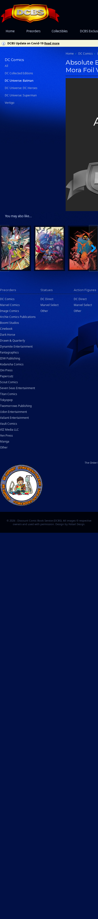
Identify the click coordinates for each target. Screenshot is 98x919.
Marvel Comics (10, 305)
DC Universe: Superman (21, 95)
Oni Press (6, 370)
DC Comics (85, 54)
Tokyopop (6, 400)
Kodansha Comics (12, 364)
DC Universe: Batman (19, 81)
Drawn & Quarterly (12, 341)
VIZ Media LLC (9, 430)
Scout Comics (9, 382)
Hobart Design (76, 524)
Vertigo (9, 103)
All (6, 66)
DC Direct (46, 299)
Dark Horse (7, 335)
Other (4, 447)
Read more (51, 43)
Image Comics (9, 311)
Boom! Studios (9, 323)
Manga (4, 441)
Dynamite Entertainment (16, 346)
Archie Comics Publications (18, 317)
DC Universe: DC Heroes (21, 88)
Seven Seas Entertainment (17, 388)
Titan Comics (8, 394)
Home (10, 31)
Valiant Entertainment (14, 418)
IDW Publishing (10, 358)
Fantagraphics (9, 352)
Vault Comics (8, 424)
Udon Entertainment (13, 412)
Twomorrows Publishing (16, 406)
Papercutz (6, 376)
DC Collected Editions (19, 73)
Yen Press (6, 436)
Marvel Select (49, 305)
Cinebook (6, 329)
